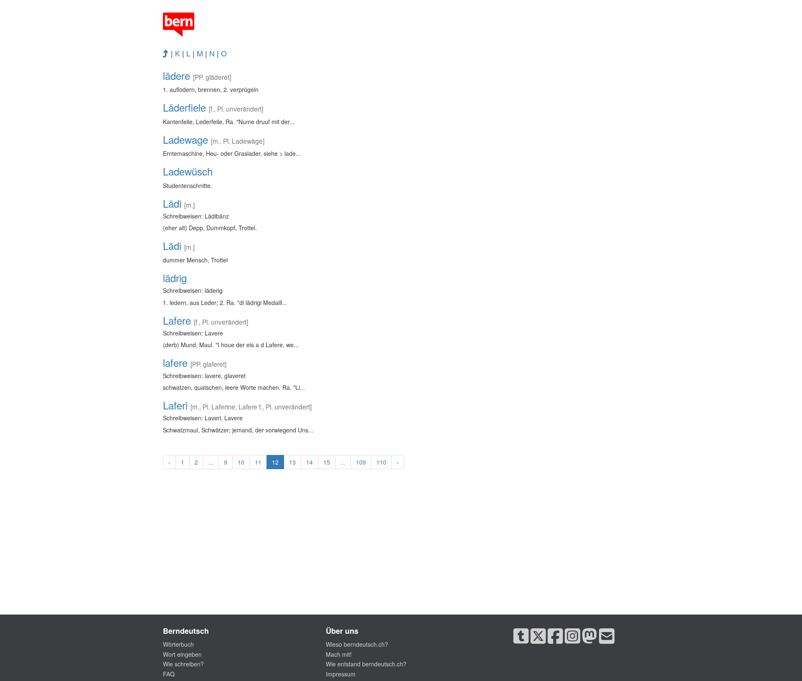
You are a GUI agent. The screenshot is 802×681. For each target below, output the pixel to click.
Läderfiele (184, 107)
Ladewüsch (188, 171)
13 (292, 462)
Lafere (177, 320)
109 (361, 462)
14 (309, 462)
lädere (176, 75)
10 (241, 462)
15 (326, 462)
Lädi (172, 203)
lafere (175, 362)
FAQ (169, 674)
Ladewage (185, 139)
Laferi (175, 405)
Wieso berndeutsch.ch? (357, 644)
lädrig (175, 277)
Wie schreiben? (183, 664)
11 (258, 462)
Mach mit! (339, 654)
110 (381, 462)
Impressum (340, 674)
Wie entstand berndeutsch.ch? (366, 664)
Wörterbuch (178, 644)
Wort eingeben (182, 654)
